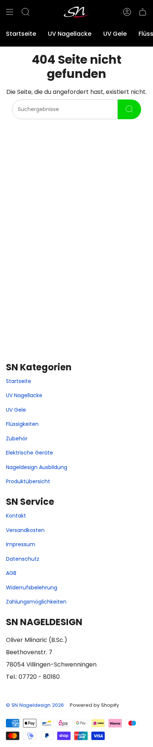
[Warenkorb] (142, 11)
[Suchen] (129, 109)
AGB (11, 573)
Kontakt (16, 515)
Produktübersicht (28, 481)
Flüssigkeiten (22, 424)
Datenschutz (22, 559)
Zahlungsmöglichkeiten (36, 601)
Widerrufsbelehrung (31, 587)
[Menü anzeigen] (9, 11)
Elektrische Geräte (29, 452)
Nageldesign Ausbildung (36, 467)
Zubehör (16, 438)
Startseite (18, 381)
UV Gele (16, 410)
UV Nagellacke (24, 395)
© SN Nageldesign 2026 (35, 705)
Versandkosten (25, 530)
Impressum (20, 544)
